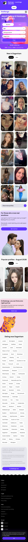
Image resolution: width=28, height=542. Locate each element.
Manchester (3, 487)
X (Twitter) (6, 529)
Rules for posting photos (6, 498)
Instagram (6, 523)
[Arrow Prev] (12, 294)
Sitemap (3, 516)
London (2, 482)
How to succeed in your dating (7, 509)
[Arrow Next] (16, 294)
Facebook (6, 526)
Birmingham (3, 489)
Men (20, 24)
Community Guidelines (5, 507)
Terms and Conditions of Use (7, 496)
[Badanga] (5, 12)
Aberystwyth (4, 485)
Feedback (3, 511)
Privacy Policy (4, 500)
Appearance (3, 513)
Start (14, 7)
